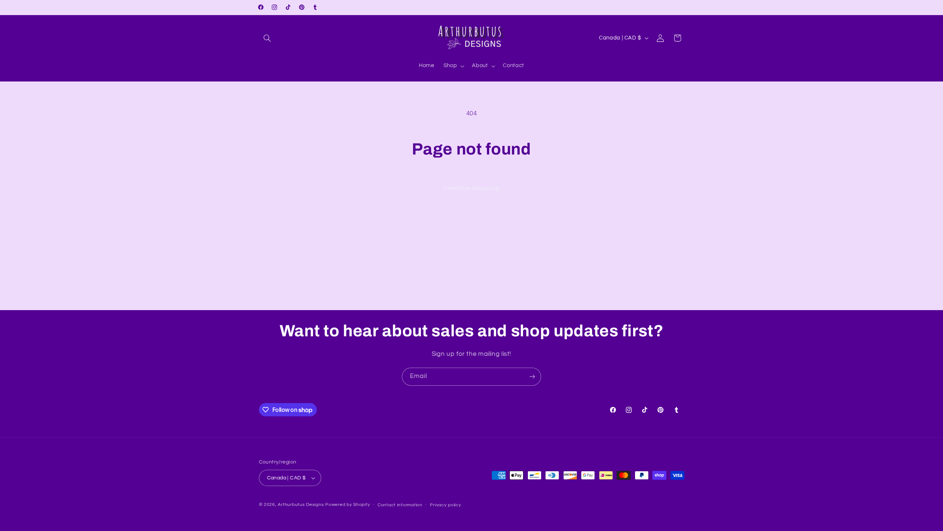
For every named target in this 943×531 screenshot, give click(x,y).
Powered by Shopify (347, 505)
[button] (267, 38)
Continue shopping (472, 188)
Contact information (400, 505)
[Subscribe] (532, 377)
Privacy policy (445, 505)
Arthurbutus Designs (301, 505)
